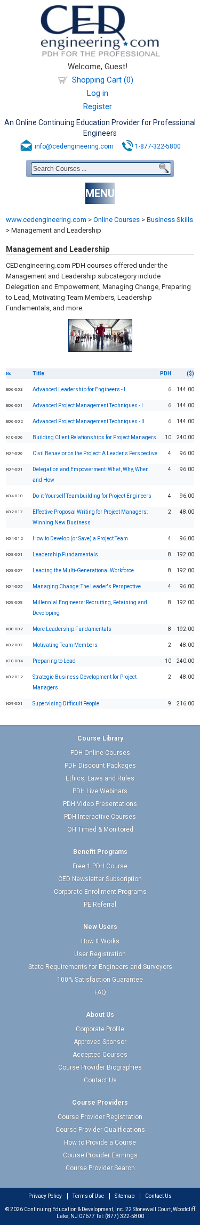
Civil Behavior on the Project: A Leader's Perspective (95, 453)
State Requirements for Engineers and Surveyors (100, 967)
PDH (165, 373)
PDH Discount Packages (100, 765)
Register (97, 106)
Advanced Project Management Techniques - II (89, 421)
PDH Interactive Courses (100, 816)
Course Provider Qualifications (100, 1129)
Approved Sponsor (100, 1042)
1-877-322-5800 (158, 146)
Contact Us (100, 1080)
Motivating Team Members (65, 645)
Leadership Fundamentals (65, 554)
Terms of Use (88, 1196)
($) (190, 373)
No (9, 373)
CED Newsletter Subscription (100, 879)
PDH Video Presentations (100, 804)
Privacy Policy (45, 1196)
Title (38, 373)
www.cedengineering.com (46, 220)
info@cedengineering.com (74, 146)
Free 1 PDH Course (100, 866)
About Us (100, 1014)
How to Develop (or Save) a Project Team (80, 538)
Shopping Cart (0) (102, 80)
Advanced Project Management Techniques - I (88, 405)
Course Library (100, 738)
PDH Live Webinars (100, 791)
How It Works (100, 941)
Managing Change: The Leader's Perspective (87, 586)
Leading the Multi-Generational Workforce (83, 570)
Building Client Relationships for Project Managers (94, 437)
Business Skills (170, 220)
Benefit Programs (100, 852)
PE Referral (100, 904)
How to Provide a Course (100, 1142)
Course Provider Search (100, 1168)
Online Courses (116, 220)
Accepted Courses (100, 1054)
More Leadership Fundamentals (72, 629)
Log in (97, 93)
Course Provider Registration (100, 1117)
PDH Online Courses (100, 753)
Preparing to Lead (54, 661)
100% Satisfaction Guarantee (100, 979)
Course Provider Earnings (100, 1155)
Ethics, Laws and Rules (100, 778)
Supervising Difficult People (66, 703)
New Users (100, 927)
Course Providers (100, 1102)
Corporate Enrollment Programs (100, 891)
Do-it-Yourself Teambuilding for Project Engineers (92, 496)
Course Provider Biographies (100, 1067)
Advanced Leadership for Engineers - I (79, 389)
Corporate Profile (100, 1029)
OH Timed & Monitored (100, 829)
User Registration (100, 954)
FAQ (100, 992)
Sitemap (124, 1196)
